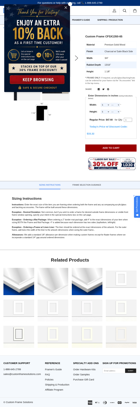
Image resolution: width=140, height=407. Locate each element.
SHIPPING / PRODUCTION (110, 20)
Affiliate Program (54, 389)
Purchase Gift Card (83, 379)
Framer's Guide (53, 369)
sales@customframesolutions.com (22, 374)
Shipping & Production (57, 384)
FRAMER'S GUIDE (81, 20)
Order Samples (81, 374)
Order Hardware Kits (84, 369)
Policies (49, 379)
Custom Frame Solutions (19, 402)
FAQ (47, 374)
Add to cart (111, 148)
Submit (130, 371)
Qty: (120, 119)
